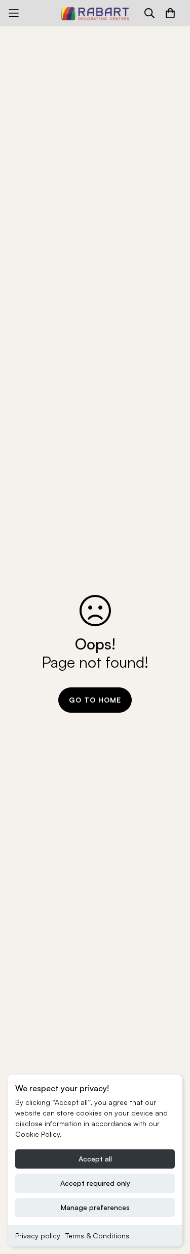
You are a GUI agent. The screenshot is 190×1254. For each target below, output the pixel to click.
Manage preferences (95, 1207)
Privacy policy (37, 1235)
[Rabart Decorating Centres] (95, 13)
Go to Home (95, 699)
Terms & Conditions (97, 1235)
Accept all (95, 1158)
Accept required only (95, 1183)
